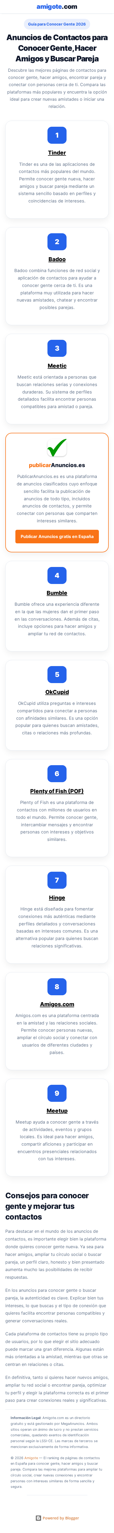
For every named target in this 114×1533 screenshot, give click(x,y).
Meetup (57, 1110)
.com (57, 6)
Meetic (57, 365)
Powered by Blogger (60, 1518)
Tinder (57, 152)
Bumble (57, 593)
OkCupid (57, 692)
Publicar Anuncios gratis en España (57, 536)
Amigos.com (57, 1004)
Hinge (57, 897)
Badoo (57, 259)
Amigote (31, 1458)
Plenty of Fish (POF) (57, 791)
